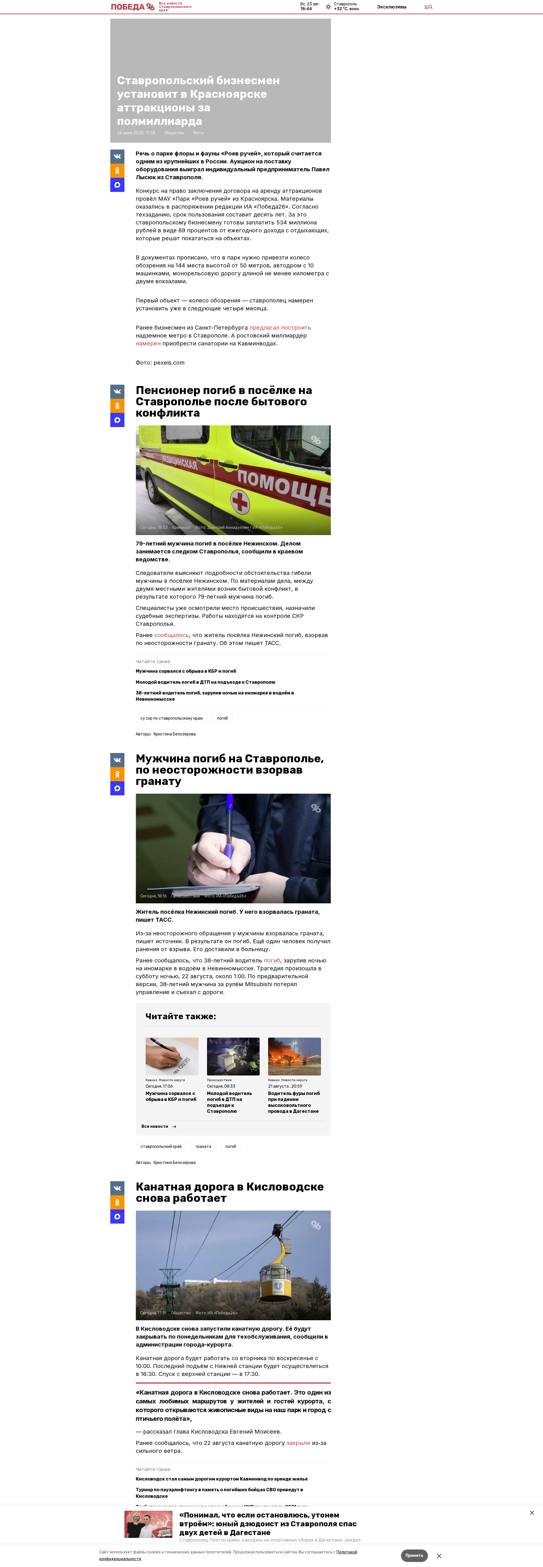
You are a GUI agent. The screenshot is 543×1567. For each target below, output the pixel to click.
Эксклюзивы (391, 7)
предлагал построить (280, 327)
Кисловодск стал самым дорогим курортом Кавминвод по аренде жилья (222, 1479)
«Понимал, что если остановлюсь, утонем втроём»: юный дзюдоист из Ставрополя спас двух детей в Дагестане (268, 1524)
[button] (148, 1524)
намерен (148, 343)
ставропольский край (161, 1146)
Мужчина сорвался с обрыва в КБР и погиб (186, 671)
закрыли (298, 1443)
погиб (222, 718)
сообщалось (171, 635)
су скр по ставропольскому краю (172, 718)
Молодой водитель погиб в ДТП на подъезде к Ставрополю (205, 682)
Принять (414, 1555)
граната (203, 1146)
